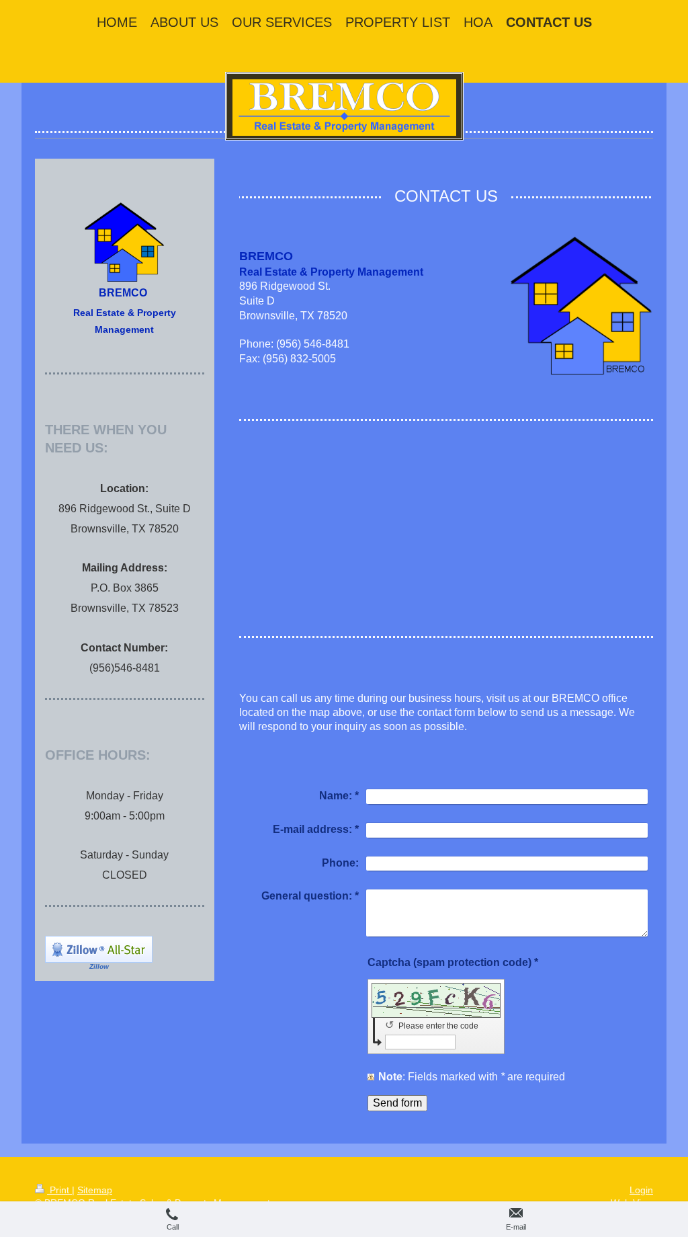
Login (641, 1190)
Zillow (99, 966)
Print (59, 1190)
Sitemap (94, 1190)
